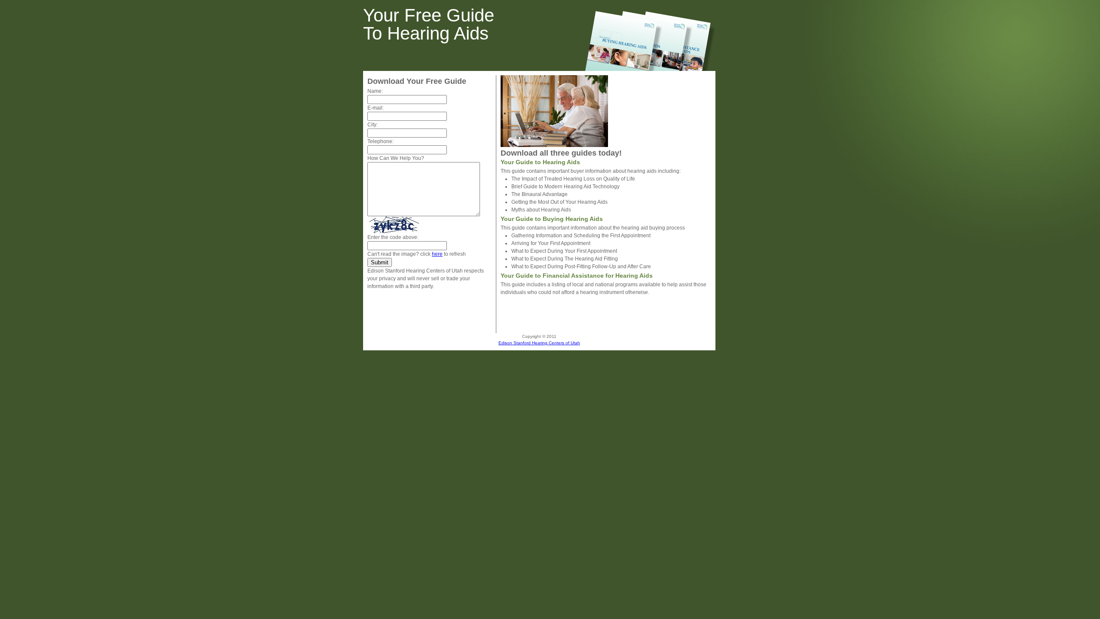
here (437, 254)
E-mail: (375, 108)
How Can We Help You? (395, 158)
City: (372, 125)
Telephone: (380, 141)
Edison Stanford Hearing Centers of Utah (539, 342)
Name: (375, 91)
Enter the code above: (393, 237)
